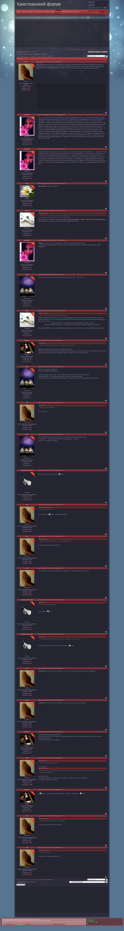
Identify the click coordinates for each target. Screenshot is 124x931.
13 (62, 470)
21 (61, 731)
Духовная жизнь (25, 56)
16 (62, 568)
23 (61, 789)
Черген (27, 183)
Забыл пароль (92, 7)
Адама (27, 274)
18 (62, 634)
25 (61, 847)
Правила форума (93, 49)
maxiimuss (27, 340)
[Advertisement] (62, 34)
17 (62, 599)
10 (62, 366)
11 (62, 402)
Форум (18, 56)
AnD (26, 61)
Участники (84, 49)
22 (61, 758)
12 (62, 434)
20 (62, 700)
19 (62, 668)
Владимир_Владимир (40, 54)
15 (62, 536)
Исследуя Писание (34, 56)
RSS (105, 49)
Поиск (101, 49)
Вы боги (42, 56)
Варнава (31, 54)
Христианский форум (39, 4)
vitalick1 (27, 210)
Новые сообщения (74, 49)
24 (61, 815)
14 (62, 504)
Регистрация (98, 7)
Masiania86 (27, 114)
